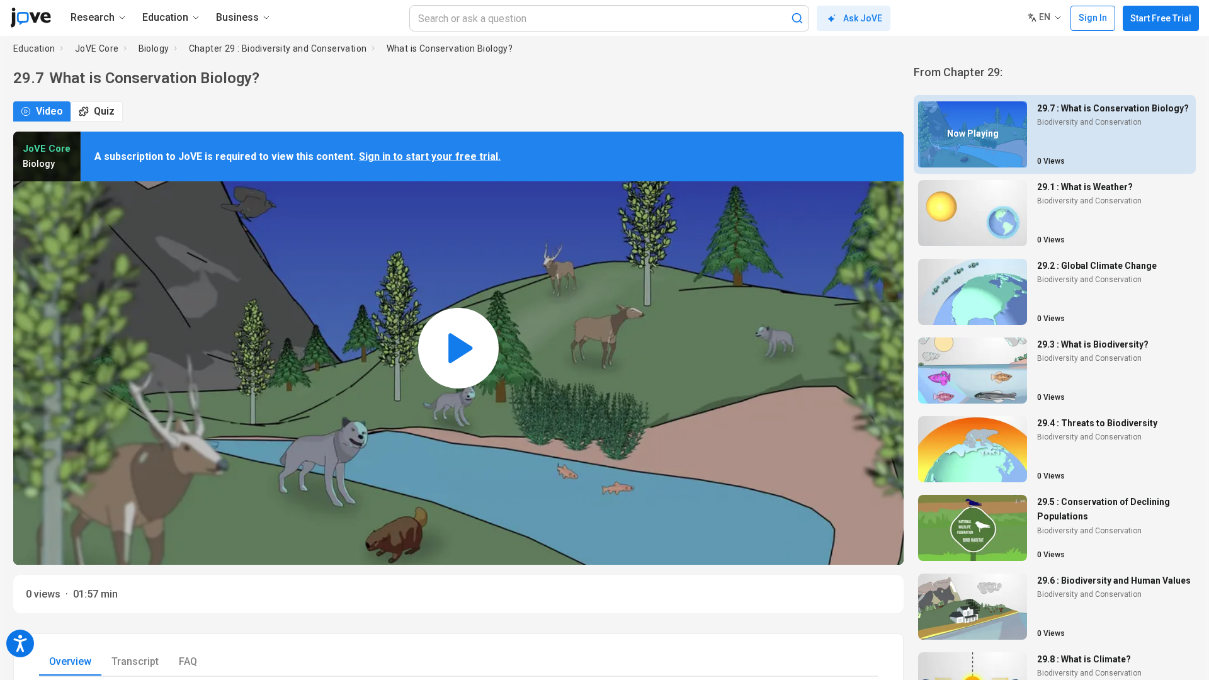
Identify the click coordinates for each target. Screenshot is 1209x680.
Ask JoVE (862, 18)
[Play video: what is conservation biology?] (458, 348)
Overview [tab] (70, 661)
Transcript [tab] (135, 661)
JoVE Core (97, 48)
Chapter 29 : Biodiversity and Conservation (278, 48)
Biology (154, 48)
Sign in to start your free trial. (430, 156)
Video (49, 111)
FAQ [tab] (188, 661)
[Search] (797, 18)
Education (34, 48)
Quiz (104, 111)
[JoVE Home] (30, 18)
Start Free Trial (1160, 18)
